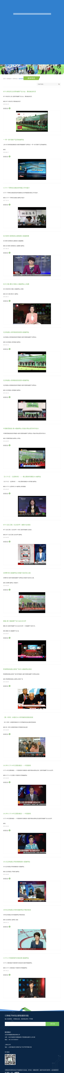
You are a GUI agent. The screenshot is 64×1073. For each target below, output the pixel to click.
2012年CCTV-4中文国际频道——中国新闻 (17, 813)
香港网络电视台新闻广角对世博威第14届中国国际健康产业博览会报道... (21, 674)
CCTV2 (8, 486)
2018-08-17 (6, 152)
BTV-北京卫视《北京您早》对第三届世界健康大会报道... (17, 529)
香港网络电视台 (10, 679)
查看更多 (6, 108)
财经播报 (23, 486)
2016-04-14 (6, 344)
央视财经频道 (14, 727)
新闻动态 (15, 78)
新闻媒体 (9, 78)
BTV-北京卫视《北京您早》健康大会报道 (16, 525)
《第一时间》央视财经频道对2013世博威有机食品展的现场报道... (20, 722)
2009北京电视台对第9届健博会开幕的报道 (17, 910)
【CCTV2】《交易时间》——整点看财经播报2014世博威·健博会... (20, 481)
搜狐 (7, 631)
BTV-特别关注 (9, 101)
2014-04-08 (6, 537)
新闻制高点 (14, 245)
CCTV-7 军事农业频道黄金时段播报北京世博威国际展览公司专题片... (21, 192)
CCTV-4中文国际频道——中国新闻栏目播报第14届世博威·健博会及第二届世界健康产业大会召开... (28, 770)
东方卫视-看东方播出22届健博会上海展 (16, 284)
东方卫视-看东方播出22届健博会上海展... (13, 289)
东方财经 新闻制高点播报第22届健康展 (16, 236)
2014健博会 (18, 486)
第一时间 (8, 727)
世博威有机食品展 (23, 727)
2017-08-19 (6, 248)
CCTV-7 (8, 197)
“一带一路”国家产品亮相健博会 (13, 140)
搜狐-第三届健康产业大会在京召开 (14, 621)
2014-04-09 (6, 441)
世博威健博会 (23, 775)
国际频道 (12, 968)
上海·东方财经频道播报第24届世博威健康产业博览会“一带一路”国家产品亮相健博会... (25, 144)
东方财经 (8, 245)
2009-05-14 (6, 922)
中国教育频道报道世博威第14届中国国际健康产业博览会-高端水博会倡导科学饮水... (25, 433)
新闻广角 (20, 679)
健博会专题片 (21, 197)
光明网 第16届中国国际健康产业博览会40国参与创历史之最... (19, 577)
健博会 (22, 245)
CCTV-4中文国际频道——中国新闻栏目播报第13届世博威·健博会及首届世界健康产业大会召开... (28, 818)
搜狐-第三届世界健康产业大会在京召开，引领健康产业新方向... (19, 626)
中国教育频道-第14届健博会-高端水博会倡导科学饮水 (21, 428)
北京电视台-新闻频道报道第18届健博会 (16, 380)
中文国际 (12, 775)
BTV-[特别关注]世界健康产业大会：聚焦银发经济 (19, 91)
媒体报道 (21, 78)
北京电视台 (9, 342)
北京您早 (16, 534)
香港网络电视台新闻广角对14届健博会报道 (17, 669)
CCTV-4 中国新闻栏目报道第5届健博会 (16, 958)
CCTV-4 (8, 775)
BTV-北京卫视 (9, 534)
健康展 (18, 245)
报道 (17, 919)
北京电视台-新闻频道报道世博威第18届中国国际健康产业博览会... (20, 385)
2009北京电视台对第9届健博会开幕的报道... (14, 914)
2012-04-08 (6, 874)
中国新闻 (17, 775)
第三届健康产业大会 (13, 631)
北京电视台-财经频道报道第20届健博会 (16, 332)
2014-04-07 (6, 633)
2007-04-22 (6, 970)
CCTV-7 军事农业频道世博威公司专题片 (16, 188)
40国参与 (16, 582)
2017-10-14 (6, 200)
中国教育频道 (9, 438)
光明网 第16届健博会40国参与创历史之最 (17, 573)
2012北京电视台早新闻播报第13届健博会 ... (14, 866)
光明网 (7, 582)
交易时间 (12, 486)
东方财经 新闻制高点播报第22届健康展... (13, 241)
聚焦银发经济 (17, 101)
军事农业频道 (13, 197)
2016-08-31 (6, 296)
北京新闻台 (9, 919)
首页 (4, 78)
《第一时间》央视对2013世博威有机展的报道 (18, 717)
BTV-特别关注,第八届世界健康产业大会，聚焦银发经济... (18, 96)
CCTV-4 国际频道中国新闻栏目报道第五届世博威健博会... (18, 963)
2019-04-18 (6, 104)
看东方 (12, 294)
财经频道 (14, 342)
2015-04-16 (6, 393)
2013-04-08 (6, 681)
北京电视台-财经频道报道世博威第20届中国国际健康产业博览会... (20, 337)
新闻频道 (14, 390)
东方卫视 (8, 294)
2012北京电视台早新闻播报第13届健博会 (16, 862)
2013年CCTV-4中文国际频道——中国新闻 (17, 765)
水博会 (18, 438)
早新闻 (14, 871)
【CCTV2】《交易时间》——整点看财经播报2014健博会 (22, 476)
